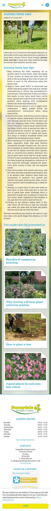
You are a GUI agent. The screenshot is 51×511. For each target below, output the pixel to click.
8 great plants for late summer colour (23, 385)
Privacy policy (25, 463)
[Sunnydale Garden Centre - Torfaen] (16, 5)
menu (4, 5)
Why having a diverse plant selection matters (24, 303)
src (42, 5)
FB (47, 5)
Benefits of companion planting (21, 261)
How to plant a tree (18, 344)
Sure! (25, 506)
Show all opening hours (25, 440)
